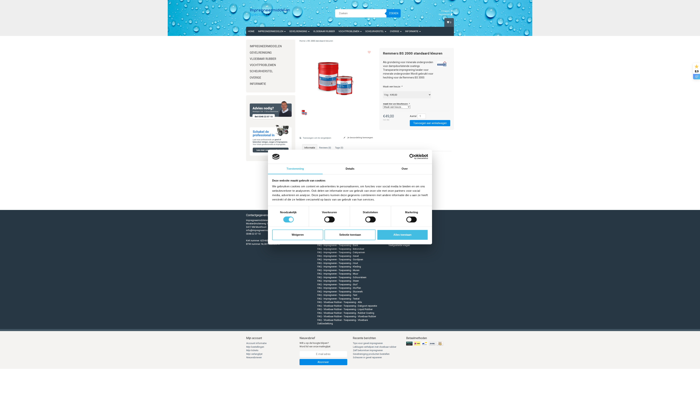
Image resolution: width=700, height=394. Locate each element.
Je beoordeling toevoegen (359, 137)
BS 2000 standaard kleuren (320, 41)
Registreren (444, 14)
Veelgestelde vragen (399, 245)
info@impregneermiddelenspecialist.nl (266, 230)
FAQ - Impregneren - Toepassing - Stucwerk (340, 291)
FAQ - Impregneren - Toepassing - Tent (337, 295)
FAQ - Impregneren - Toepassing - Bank (337, 245)
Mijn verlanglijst (254, 354)
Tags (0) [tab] (339, 147)
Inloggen (446, 11)
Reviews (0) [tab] (325, 147)
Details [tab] (350, 168)
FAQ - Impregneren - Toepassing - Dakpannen (341, 252)
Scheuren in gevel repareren (367, 357)
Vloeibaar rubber (324, 31)
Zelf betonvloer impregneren (368, 350)
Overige (395, 31)
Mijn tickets (252, 350)
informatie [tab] (309, 147)
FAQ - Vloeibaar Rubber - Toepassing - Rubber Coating (345, 313)
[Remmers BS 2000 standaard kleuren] (336, 76)
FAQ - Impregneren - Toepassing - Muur (337, 273)
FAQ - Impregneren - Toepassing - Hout (337, 263)
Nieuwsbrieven (254, 357)
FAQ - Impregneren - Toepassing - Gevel (338, 256)
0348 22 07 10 (253, 233)
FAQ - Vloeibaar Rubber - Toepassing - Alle (339, 302)
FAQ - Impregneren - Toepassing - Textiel (338, 298)
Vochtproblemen (349, 31)
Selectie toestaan (350, 234)
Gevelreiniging (298, 31)
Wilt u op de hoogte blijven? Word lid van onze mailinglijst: (315, 345)
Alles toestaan (402, 234)
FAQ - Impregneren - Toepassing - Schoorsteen (341, 277)
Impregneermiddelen (271, 31)
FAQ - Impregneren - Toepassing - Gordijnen (340, 259)
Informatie (412, 31)
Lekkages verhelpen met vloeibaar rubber (374, 346)
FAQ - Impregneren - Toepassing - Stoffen (339, 288)
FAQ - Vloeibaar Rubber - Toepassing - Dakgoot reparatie (347, 305)
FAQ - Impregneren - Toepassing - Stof (337, 284)
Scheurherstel (374, 31)
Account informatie (256, 343)
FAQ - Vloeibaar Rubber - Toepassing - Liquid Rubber (345, 309)
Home (251, 31)
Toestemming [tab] (295, 168)
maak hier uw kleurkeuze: (396, 104)
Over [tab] (405, 168)
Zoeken (393, 13)
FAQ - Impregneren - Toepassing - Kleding (339, 266)
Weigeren (298, 234)
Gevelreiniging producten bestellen (371, 354)
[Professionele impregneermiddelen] (270, 13)
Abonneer (323, 362)
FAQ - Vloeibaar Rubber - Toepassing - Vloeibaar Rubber (346, 316)
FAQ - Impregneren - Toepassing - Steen (338, 280)
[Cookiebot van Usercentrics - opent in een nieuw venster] (412, 156)
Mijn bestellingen (255, 346)
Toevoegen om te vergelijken (316, 138)
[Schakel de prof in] (271, 139)
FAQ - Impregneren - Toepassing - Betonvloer (340, 249)
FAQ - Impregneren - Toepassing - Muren (338, 270)
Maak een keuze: (392, 86)
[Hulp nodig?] (271, 110)
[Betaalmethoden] (425, 343)
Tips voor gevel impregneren (368, 343)
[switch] (329, 220)
